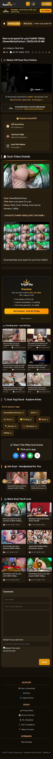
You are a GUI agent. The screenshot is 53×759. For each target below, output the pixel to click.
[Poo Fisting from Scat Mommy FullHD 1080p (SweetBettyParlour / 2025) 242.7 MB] (13, 537)
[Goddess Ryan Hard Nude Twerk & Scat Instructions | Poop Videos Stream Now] (39, 379)
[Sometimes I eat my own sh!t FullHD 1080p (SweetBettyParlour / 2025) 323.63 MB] (13, 564)
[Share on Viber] (23, 455)
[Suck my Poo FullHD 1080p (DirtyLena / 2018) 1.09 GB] (40, 478)
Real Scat (28, 23)
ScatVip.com (13, 23)
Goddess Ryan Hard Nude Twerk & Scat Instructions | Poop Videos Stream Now (37, 388)
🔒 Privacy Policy (26, 710)
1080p (6, 433)
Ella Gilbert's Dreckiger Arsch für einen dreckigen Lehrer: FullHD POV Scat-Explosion (38, 344)
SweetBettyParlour (12, 412)
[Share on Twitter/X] (37, 455)
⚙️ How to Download (26, 688)
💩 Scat (7, 419)
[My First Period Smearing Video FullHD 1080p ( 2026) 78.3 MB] (14, 357)
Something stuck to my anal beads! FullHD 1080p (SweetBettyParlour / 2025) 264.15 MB (39, 575)
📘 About (26, 693)
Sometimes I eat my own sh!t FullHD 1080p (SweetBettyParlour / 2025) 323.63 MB (13, 575)
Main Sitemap (26, 742)
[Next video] (48, 481)
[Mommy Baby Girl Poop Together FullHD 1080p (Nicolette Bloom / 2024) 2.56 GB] (14, 335)
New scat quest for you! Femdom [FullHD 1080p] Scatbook (12, 520)
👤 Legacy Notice (26, 698)
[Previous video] (4, 481)
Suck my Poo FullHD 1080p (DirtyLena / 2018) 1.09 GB (40, 488)
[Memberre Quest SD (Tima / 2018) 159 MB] (39, 509)
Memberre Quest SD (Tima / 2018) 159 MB (39, 520)
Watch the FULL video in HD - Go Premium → (26, 100)
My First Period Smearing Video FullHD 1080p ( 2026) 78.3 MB (14, 366)
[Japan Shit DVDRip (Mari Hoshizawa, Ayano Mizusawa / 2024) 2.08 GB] (39, 537)
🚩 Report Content (26, 729)
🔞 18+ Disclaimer (26, 720)
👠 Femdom (28, 426)
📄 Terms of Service (26, 715)
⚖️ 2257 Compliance (26, 725)
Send (44, 662)
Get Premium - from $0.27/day (26, 311)
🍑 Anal (42, 419)
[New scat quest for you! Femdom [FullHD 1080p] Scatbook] (13, 509)
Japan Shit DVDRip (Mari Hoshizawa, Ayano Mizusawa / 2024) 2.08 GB (38, 547)
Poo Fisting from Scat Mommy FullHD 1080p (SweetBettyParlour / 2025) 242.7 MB (13, 547)
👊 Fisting (24, 419)
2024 (33, 412)
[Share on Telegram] (16, 455)
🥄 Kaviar (9, 426)
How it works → (26, 318)
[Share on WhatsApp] (30, 455)
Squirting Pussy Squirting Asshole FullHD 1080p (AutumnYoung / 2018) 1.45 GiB (17, 489)
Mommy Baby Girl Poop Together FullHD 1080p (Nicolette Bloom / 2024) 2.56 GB (13, 344)
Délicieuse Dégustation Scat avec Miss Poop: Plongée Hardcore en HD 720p (37, 366)
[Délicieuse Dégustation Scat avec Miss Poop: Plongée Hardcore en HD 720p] (39, 357)
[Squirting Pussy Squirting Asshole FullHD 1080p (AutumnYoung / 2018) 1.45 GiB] (17, 478)
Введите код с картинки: (13, 640)
